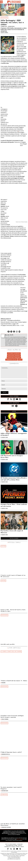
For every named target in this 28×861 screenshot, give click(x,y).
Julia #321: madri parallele (8, 644)
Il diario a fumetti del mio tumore (11, 651)
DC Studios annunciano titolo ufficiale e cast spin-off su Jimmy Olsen (14, 479)
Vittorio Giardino (14, 353)
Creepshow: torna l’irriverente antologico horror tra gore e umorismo (12, 716)
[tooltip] (9, 331)
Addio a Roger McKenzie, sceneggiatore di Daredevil (14, 434)
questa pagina (19, 839)
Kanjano (3, 682)
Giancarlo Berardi (14, 357)
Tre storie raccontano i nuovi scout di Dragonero (11, 788)
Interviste (4, 794)
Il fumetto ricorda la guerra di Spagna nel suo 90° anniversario (13, 576)
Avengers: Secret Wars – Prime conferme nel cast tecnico (14, 505)
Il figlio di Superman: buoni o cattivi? (11, 752)
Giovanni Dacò (5, 790)
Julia (20, 359)
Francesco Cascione (6, 827)
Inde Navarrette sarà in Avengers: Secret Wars (12, 456)
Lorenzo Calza (11, 359)
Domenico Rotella (6, 754)
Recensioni (4, 17)
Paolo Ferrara (5, 719)
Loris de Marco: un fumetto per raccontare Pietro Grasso (13, 824)
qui (18, 130)
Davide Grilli (12, 26)
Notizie (3, 546)
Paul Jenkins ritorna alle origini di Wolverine (12, 531)
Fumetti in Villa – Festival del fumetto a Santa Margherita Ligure (13, 610)
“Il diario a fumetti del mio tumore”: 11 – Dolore (14, 680)
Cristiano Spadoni (14, 355)
